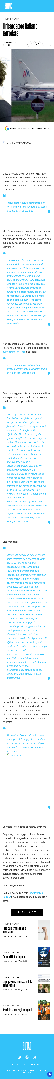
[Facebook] (27, 1057)
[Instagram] (19, 1057)
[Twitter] (34, 1057)
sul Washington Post (14, 351)
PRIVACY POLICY (19, 1065)
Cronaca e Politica (11, 924)
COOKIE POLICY (36, 1065)
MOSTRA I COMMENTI (27, 912)
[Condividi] (29, 44)
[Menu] (47, 6)
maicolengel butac (10, 42)
